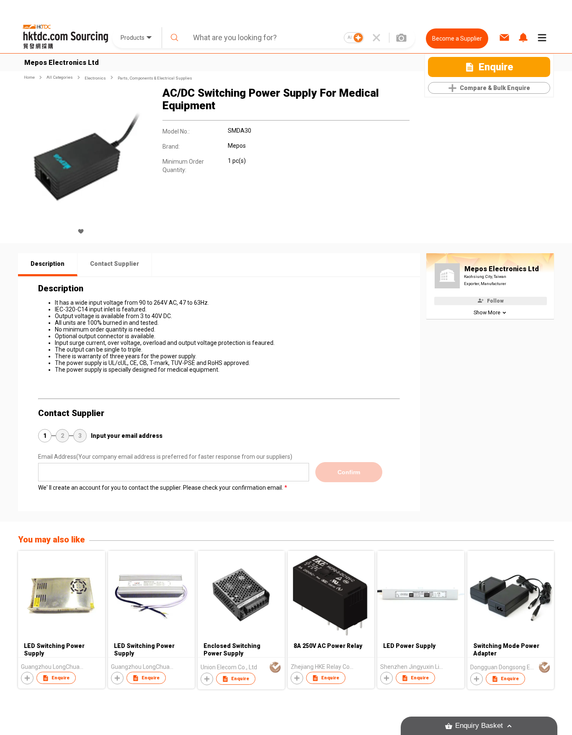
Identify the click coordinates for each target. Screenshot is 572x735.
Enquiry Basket (479, 726)
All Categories (59, 77)
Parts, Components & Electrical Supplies (155, 78)
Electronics (95, 78)
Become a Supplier (457, 38)
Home (29, 77)
